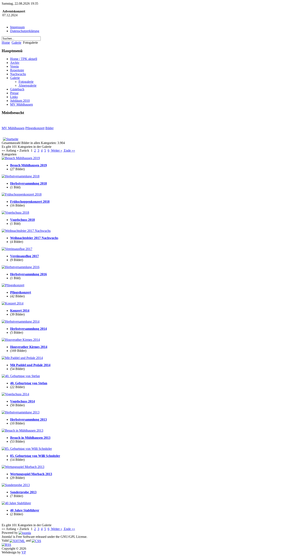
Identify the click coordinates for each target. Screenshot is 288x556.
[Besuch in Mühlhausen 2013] (22, 430)
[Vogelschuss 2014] (15, 394)
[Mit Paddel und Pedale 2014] (22, 358)
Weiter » (56, 150)
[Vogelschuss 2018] (15, 212)
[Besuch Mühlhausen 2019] (21, 158)
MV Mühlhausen (13, 128)
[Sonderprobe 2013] (16, 485)
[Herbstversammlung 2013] (20, 412)
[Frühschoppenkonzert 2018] (22, 194)
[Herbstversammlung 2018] (20, 176)
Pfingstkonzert (34, 128)
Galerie (16, 42)
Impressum (17, 27)
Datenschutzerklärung (24, 31)
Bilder (49, 128)
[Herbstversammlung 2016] (20, 267)
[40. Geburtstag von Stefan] (21, 376)
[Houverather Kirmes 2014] (21, 339)
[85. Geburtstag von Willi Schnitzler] (27, 448)
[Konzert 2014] (12, 303)
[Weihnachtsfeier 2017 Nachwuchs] (26, 230)
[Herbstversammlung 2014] (20, 321)
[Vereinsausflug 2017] (17, 249)
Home (6, 42)
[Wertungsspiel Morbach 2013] (23, 467)
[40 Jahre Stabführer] (16, 503)
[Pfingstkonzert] (13, 285)
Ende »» (69, 150)
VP (24, 552)
